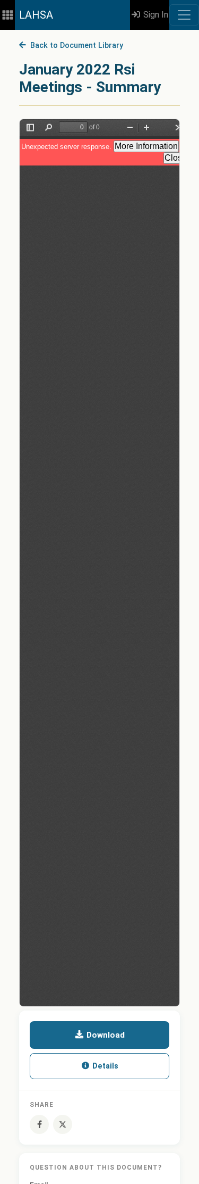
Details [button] (104, 1066)
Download (104, 1035)
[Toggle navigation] (184, 15)
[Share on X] (62, 1124)
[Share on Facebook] (39, 1124)
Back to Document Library (74, 45)
